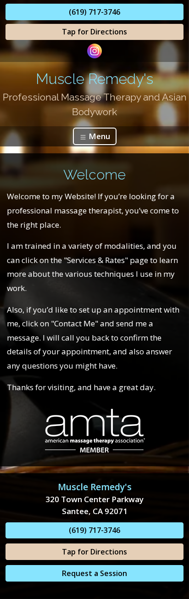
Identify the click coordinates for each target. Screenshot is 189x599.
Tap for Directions (94, 32)
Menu (98, 136)
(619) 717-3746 (94, 12)
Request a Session (94, 573)
